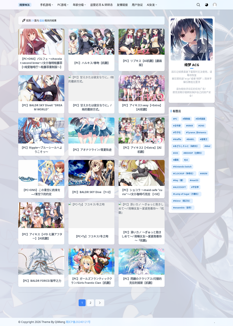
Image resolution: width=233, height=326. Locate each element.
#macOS (194, 180)
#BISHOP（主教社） (193, 153)
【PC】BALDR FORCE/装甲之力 (41, 281)
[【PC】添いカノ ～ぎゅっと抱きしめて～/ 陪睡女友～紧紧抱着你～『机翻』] (142, 215)
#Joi (186, 159)
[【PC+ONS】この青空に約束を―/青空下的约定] (41, 173)
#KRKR (189, 125)
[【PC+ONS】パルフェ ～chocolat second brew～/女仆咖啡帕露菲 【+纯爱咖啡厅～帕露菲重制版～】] (41, 42)
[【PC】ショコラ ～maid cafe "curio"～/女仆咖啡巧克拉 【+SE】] (142, 173)
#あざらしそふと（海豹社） (186, 146)
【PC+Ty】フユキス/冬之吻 (91, 236)
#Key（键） (178, 180)
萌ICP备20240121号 (78, 322)
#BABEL (190, 139)
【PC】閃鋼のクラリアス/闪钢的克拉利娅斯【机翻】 (142, 281)
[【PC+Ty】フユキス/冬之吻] (91, 215)
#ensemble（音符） (183, 207)
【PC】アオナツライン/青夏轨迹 (91, 150)
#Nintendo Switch (182, 166)
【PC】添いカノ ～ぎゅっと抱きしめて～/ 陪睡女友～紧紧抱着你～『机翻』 (142, 236)
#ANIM (203, 173)
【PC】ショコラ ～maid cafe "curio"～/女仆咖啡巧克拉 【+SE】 (141, 192)
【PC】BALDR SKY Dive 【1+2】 (91, 192)
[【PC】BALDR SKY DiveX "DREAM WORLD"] (41, 88)
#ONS (201, 125)
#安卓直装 (200, 118)
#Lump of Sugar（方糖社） (186, 194)
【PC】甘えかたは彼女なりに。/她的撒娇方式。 (91, 107)
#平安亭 (195, 187)
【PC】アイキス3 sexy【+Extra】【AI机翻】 (142, 107)
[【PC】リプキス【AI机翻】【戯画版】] (142, 42)
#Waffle (177, 139)
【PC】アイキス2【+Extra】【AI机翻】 (141, 150)
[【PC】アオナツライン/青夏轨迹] (91, 131)
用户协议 (137, 5)
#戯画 (176, 159)
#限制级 (186, 118)
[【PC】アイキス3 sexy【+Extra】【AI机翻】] (142, 88)
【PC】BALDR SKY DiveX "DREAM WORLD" (41, 107)
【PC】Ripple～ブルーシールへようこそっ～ (41, 150)
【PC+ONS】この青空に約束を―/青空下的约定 (41, 192)
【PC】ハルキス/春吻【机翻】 (91, 63)
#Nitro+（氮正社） (182, 200)
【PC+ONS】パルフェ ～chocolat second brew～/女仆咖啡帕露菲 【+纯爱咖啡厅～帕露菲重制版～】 (41, 63)
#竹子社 (177, 132)
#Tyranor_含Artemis (196, 132)
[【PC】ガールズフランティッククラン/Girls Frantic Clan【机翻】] (91, 262)
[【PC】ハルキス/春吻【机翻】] (91, 42)
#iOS (175, 153)
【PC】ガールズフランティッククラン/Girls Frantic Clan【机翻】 (91, 281)
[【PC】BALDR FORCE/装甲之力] (41, 262)
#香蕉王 (203, 139)
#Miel (207, 146)
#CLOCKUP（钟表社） (184, 173)
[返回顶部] (227, 310)
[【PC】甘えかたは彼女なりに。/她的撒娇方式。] (91, 88)
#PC (175, 118)
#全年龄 (177, 125)
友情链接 (122, 5)
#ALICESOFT (179, 187)
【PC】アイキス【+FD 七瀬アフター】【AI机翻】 (41, 236)
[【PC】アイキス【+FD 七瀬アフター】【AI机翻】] (41, 215)
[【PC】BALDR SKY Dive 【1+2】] (91, 173)
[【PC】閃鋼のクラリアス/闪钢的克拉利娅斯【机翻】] (142, 262)
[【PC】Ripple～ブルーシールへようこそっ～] (41, 131)
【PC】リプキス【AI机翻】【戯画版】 (141, 63)
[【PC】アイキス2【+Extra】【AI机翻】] (142, 131)
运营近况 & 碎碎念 (101, 5)
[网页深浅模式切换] (206, 4)
